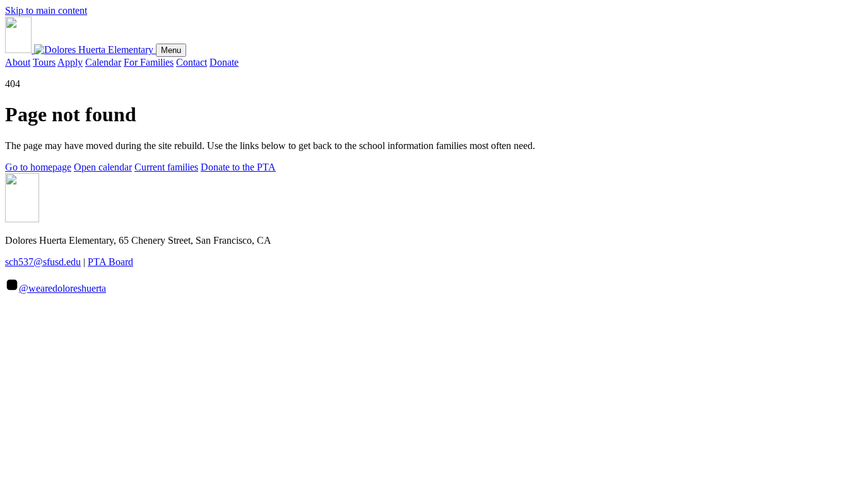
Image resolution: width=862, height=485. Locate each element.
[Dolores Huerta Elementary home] (80, 49)
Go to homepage (38, 167)
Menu (171, 50)
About (17, 62)
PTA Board (110, 261)
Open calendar (103, 167)
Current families (166, 167)
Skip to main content (46, 10)
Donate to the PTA (238, 167)
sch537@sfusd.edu (43, 261)
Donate (224, 62)
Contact (191, 62)
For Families (149, 62)
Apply (70, 62)
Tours (44, 62)
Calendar (103, 62)
